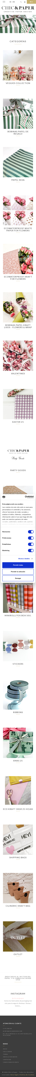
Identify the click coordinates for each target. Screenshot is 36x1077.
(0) (32, 1)
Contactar (7, 1059)
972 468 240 (8, 1028)
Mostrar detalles (24, 558)
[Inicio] (18, 9)
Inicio (5, 1048)
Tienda (5, 1054)
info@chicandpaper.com (13, 1031)
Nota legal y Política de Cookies (22, 1074)
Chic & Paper (7, 1051)
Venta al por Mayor (10, 1056)
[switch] (31, 538)
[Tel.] (21, 2)
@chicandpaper (18, 998)
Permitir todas (18, 565)
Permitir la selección (18, 571)
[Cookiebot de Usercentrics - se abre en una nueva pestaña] (25, 497)
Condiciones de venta (11, 1062)
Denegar (18, 578)
